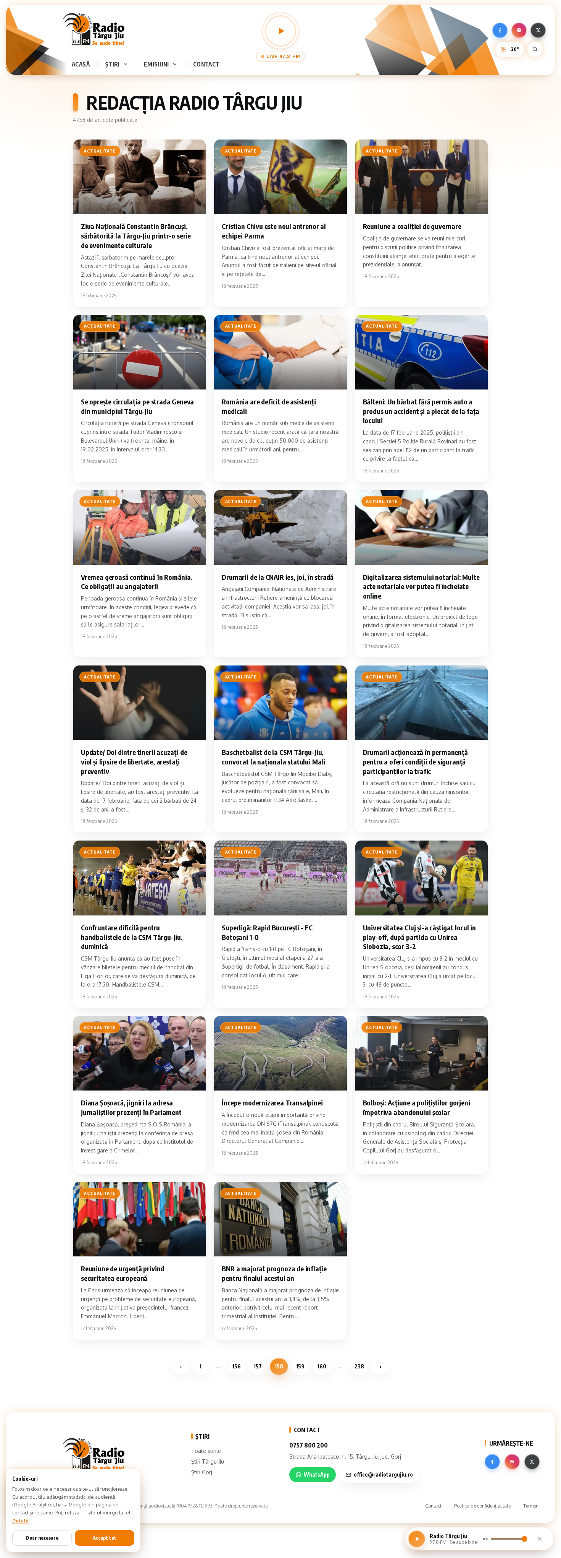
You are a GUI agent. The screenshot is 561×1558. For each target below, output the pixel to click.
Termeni (531, 1506)
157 (258, 1366)
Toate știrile (206, 1451)
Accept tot (104, 1538)
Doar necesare (42, 1538)
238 (359, 1366)
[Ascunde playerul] (539, 1539)
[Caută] (535, 49)
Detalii (20, 1520)
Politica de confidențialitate (482, 1506)
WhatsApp (317, 1474)
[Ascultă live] (280, 31)
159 (300, 1366)
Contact (206, 64)
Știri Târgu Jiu (207, 1461)
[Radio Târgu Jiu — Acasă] (93, 29)
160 (322, 1366)
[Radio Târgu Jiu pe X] (538, 30)
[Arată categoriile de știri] (127, 64)
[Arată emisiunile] (176, 64)
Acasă (81, 64)
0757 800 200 (308, 1445)
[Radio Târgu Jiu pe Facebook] (500, 30)
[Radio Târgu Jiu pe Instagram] (519, 30)
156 (236, 1366)
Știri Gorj (201, 1472)
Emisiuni (156, 64)
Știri (112, 64)
